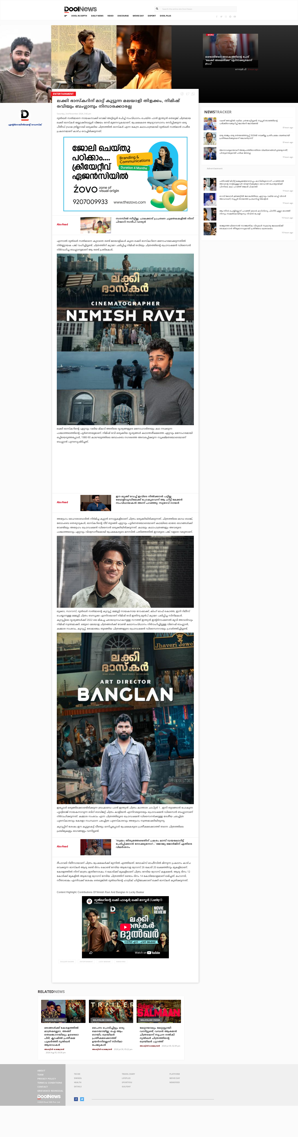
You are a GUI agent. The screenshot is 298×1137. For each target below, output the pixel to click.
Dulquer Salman (67, 961)
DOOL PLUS (165, 15)
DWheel (78, 1078)
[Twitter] (221, 16)
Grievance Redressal (50, 1090)
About (41, 1070)
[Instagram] (226, 16)
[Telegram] (230, 16)
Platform (174, 1074)
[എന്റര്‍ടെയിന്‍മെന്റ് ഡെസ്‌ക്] (25, 115)
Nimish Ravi (120, 961)
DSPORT (152, 15)
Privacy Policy (46, 1078)
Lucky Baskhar (104, 961)
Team (40, 1074)
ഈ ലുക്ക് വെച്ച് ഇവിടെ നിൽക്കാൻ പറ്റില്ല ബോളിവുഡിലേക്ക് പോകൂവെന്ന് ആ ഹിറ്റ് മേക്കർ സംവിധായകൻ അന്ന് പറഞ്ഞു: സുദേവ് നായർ (149, 500)
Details (78, 1086)
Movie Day (174, 1078)
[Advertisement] (125, 174)
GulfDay (126, 1086)
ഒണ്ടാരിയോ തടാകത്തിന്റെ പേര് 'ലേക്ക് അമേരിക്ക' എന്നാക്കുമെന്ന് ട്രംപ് (228, 60)
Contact (42, 1086)
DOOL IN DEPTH (79, 15)
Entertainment (86, 961)
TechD (77, 1074)
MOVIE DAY (138, 15)
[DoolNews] (79, 9)
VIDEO (110, 15)
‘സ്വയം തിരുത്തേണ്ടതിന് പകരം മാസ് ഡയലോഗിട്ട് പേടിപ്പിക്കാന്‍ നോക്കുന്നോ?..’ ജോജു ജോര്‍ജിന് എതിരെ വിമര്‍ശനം (154, 844)
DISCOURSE (123, 15)
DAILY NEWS (97, 15)
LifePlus (126, 1078)
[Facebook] (217, 16)
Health (77, 1082)
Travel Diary (128, 1074)
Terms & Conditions (49, 1082)
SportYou (127, 1082)
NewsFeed (174, 1082)
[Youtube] (235, 16)
